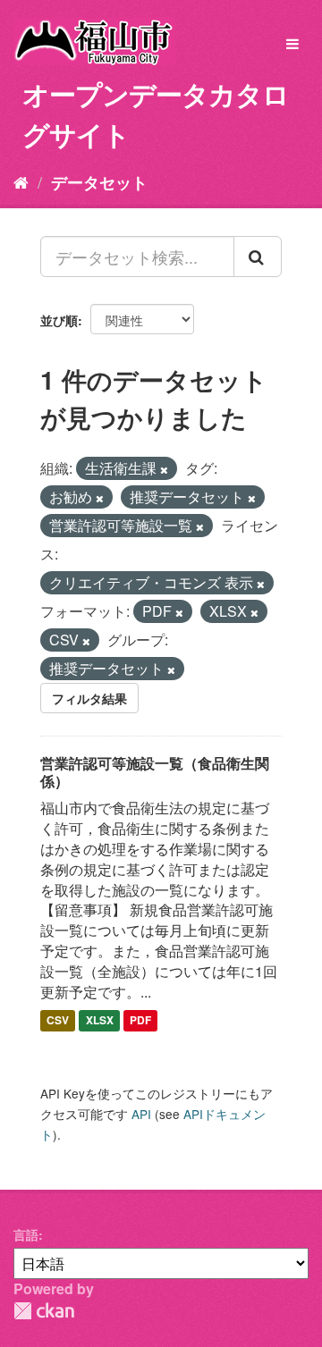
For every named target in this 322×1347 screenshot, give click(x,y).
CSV (58, 1021)
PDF (140, 1021)
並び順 (59, 320)
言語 (25, 1234)
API (141, 1114)
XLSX (100, 1021)
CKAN (43, 1310)
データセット (99, 182)
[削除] (164, 469)
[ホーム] (21, 181)
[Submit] (257, 256)
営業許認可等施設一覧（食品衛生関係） (154, 772)
